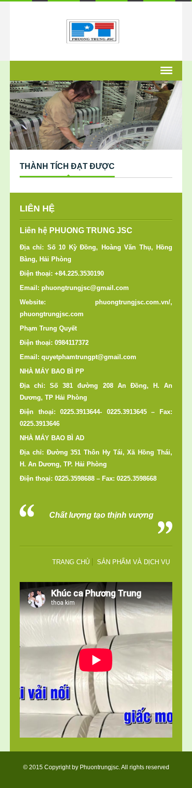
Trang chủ (71, 562)
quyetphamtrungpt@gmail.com (88, 357)
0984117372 (72, 342)
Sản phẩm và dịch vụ (133, 562)
